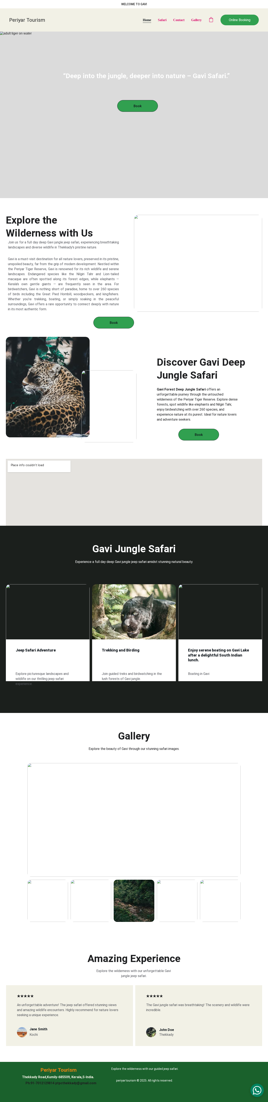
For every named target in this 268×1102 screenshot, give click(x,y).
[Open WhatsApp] (257, 1090)
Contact (178, 20)
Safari (162, 20)
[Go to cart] (211, 20)
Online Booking (239, 20)
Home (147, 20)
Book (138, 106)
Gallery (196, 20)
